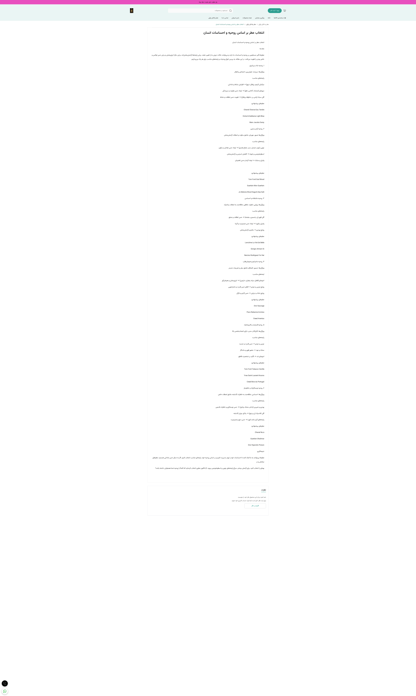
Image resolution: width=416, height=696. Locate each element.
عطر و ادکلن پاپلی (263, 24)
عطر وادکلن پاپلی (251, 24)
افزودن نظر (255, 505)
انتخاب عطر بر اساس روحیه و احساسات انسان (230, 24)
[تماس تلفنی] (5, 683)
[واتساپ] (5, 691)
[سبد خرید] (284, 10)
